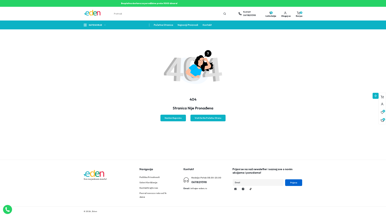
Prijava (293, 182)
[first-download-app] (94, 173)
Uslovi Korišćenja (148, 182)
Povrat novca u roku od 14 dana (152, 195)
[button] (298, 13)
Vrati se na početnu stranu (208, 118)
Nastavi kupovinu (173, 118)
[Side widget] (382, 104)
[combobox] (170, 13)
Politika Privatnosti (149, 177)
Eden (94, 211)
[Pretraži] (224, 13)
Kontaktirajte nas (148, 188)
